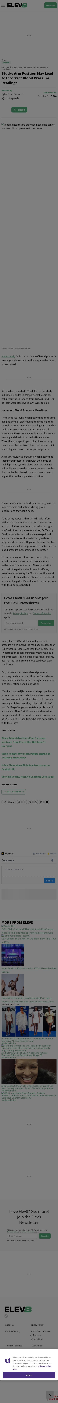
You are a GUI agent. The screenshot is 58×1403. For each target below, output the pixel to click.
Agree (29, 1375)
